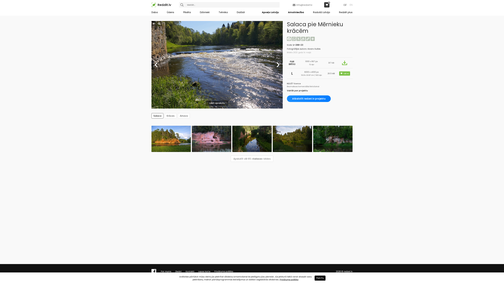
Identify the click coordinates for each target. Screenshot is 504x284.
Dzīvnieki (205, 12)
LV (345, 5)
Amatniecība (296, 12)
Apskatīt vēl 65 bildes (252, 158)
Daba (154, 12)
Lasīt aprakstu (217, 103)
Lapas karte (204, 271)
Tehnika (223, 12)
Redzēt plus (346, 12)
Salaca (157, 115)
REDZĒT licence (294, 83)
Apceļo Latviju (270, 12)
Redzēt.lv (164, 5)
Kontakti (190, 271)
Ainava (184, 115)
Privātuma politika (223, 271)
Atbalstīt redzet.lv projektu (309, 98)
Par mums (166, 271)
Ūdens (170, 12)
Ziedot (178, 271)
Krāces (171, 115)
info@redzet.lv (304, 5)
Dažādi (241, 12)
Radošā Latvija (321, 12)
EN (351, 5)
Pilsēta (187, 12)
